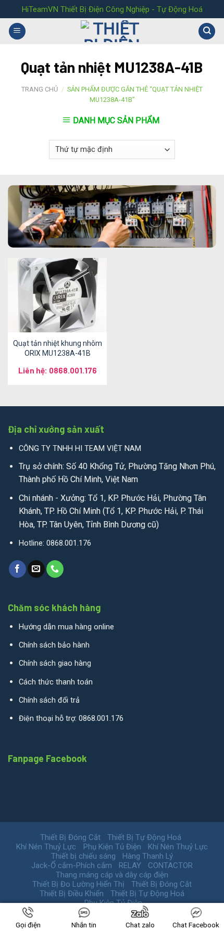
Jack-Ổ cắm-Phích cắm (71, 865)
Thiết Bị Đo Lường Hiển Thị (78, 884)
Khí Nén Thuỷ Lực (46, 846)
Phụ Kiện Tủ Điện (112, 846)
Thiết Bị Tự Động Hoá (144, 837)
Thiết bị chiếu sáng (83, 856)
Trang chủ (39, 89)
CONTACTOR (170, 865)
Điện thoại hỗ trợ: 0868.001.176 (71, 718)
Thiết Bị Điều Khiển (72, 893)
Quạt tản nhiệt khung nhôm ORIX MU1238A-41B (57, 348)
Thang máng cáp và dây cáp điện (112, 875)
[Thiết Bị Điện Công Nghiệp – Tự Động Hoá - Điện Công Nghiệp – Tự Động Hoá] (112, 31)
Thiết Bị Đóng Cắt (70, 837)
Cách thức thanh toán (56, 682)
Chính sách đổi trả (49, 700)
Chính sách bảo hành (54, 645)
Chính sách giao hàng (55, 663)
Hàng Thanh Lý (147, 856)
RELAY (130, 865)
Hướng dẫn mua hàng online (66, 627)
